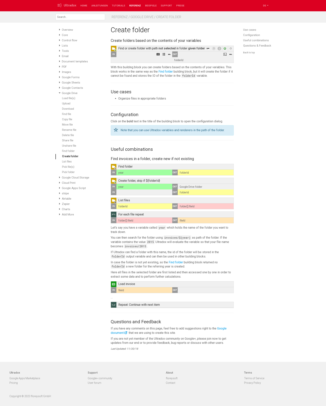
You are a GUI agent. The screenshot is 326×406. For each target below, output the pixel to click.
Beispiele (151, 5)
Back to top (249, 52)
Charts (66, 209)
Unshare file (69, 145)
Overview (67, 29)
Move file (67, 124)
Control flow (69, 40)
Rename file (69, 129)
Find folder (68, 150)
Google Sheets (71, 82)
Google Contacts (72, 88)
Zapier (66, 204)
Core (65, 35)
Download (68, 108)
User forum (94, 382)
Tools (65, 51)
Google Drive (70, 93)
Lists (65, 45)
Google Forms (71, 77)
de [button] (265, 5)
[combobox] (80, 17)
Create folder (70, 156)
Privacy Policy (252, 382)
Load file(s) (68, 98)
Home (83, 5)
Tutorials (118, 5)
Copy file (67, 119)
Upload (66, 103)
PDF (64, 66)
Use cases (249, 29)
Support (166, 5)
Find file (66, 114)
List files (67, 161)
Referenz (135, 5)
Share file (67, 140)
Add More (68, 214)
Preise (180, 5)
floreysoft (172, 378)
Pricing (13, 382)
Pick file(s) (68, 166)
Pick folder (68, 172)
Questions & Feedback (257, 45)
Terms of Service (254, 378)
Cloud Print (68, 183)
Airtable (66, 198)
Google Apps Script (74, 188)
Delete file (68, 135)
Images (66, 72)
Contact (170, 382)
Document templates (75, 61)
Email (65, 56)
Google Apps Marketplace (24, 378)
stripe (65, 193)
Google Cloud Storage (75, 177)
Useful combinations (256, 40)
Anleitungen (99, 5)
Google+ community (100, 378)
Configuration (251, 35)
